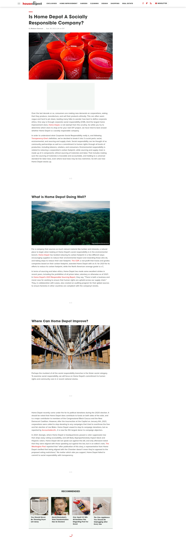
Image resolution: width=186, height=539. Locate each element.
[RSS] (151, 4)
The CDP (75, 260)
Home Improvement (68, 3)
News (31, 12)
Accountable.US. (49, 430)
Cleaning (94, 3)
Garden (83, 3)
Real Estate (127, 3)
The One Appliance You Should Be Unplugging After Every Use (102, 521)
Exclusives (52, 3)
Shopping (115, 3)
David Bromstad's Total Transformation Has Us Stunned (60, 520)
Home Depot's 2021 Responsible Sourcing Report (54, 277)
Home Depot (54, 124)
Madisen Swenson (37, 28)
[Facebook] (143, 4)
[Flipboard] (147, 4)
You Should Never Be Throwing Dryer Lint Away (38, 520)
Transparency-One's (40, 138)
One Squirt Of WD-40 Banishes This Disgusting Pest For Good (80, 521)
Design (105, 3)
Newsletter (162, 3)
